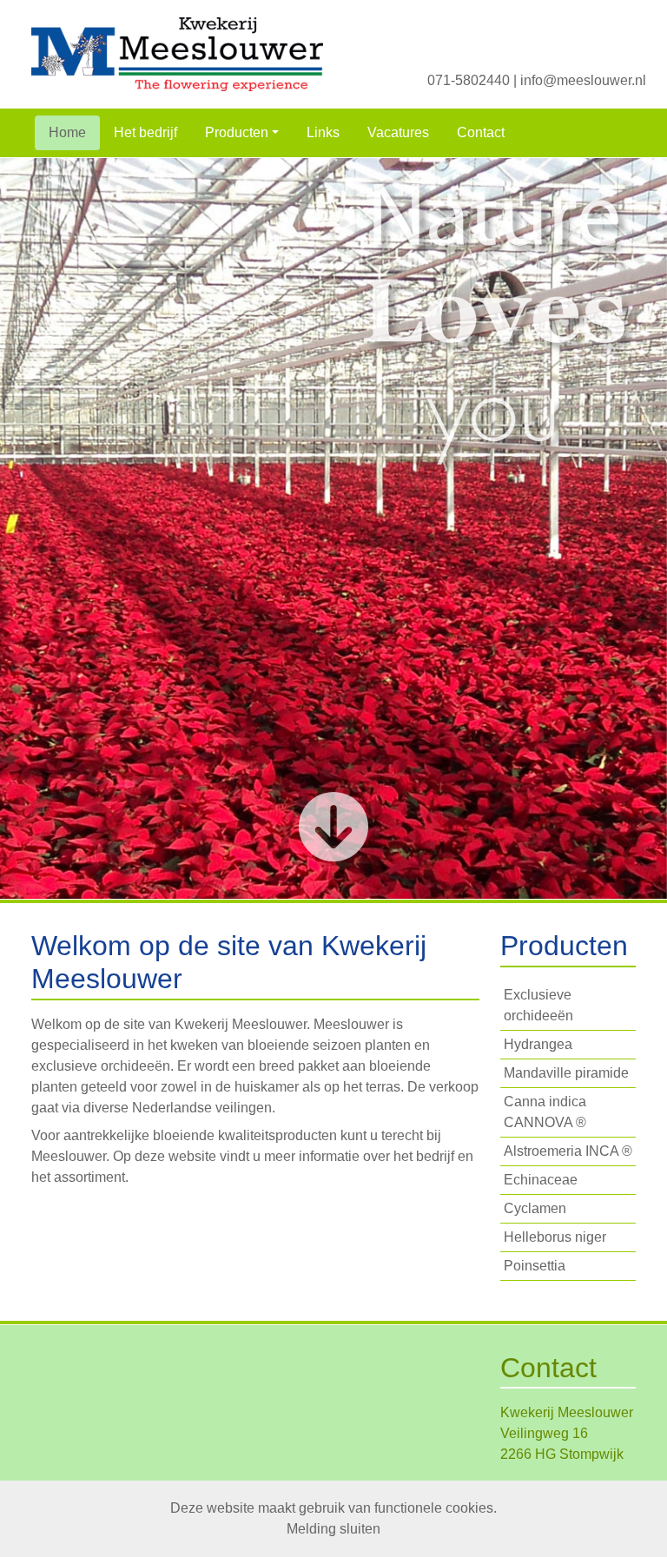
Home (67, 132)
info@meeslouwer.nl (583, 80)
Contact (481, 132)
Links (323, 132)
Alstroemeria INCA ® (568, 1151)
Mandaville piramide (566, 1072)
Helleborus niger (555, 1237)
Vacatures (398, 132)
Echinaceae (541, 1179)
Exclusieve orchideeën (538, 1005)
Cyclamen (535, 1208)
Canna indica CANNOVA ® (545, 1112)
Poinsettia (534, 1265)
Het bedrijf (145, 132)
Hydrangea (538, 1044)
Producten (236, 132)
